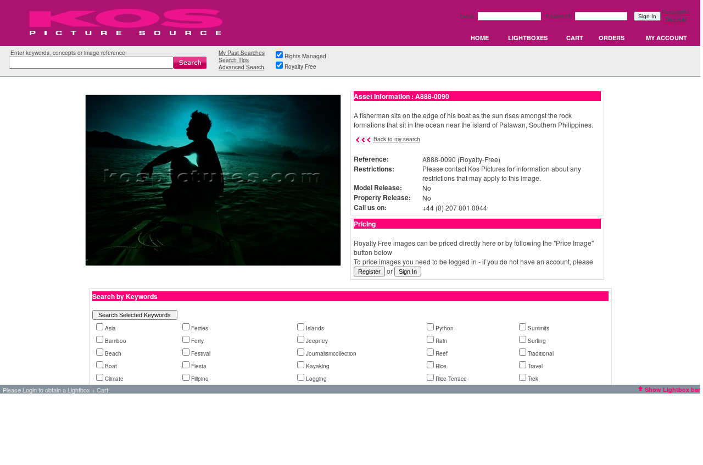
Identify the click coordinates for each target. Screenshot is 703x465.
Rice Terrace (451, 379)
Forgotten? (676, 12)
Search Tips (234, 60)
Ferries (199, 328)
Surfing (537, 341)
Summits (538, 328)
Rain (441, 341)
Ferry (197, 341)
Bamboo (115, 341)
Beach (113, 353)
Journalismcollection (331, 353)
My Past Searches (242, 53)
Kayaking (318, 366)
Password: (560, 16)
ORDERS (611, 38)
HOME (480, 38)
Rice (441, 366)
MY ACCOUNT (666, 38)
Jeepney (317, 341)
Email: (468, 16)
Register (676, 20)
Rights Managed (305, 56)
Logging (316, 379)
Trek (533, 379)
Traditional (541, 353)
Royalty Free (300, 66)
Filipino (200, 379)
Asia (110, 328)
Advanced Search (241, 67)
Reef (442, 353)
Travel (535, 366)
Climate (114, 379)
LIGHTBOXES (528, 38)
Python (445, 328)
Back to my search (396, 139)
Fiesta (199, 366)
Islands (315, 328)
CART (574, 38)
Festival (200, 353)
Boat (111, 366)
